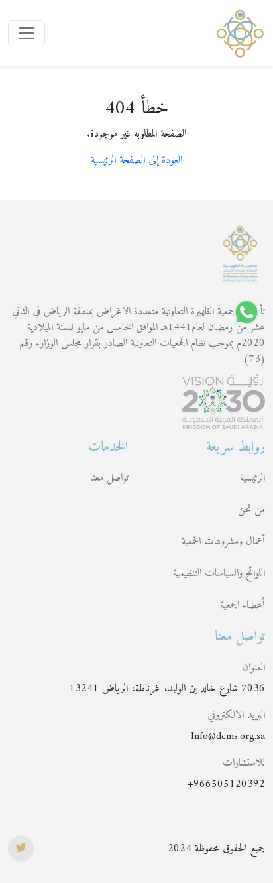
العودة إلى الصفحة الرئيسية (136, 160)
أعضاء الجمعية (242, 605)
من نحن (251, 509)
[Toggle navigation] (26, 33)
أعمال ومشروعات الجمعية (223, 541)
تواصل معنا (109, 478)
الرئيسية (252, 478)
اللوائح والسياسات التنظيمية (219, 573)
